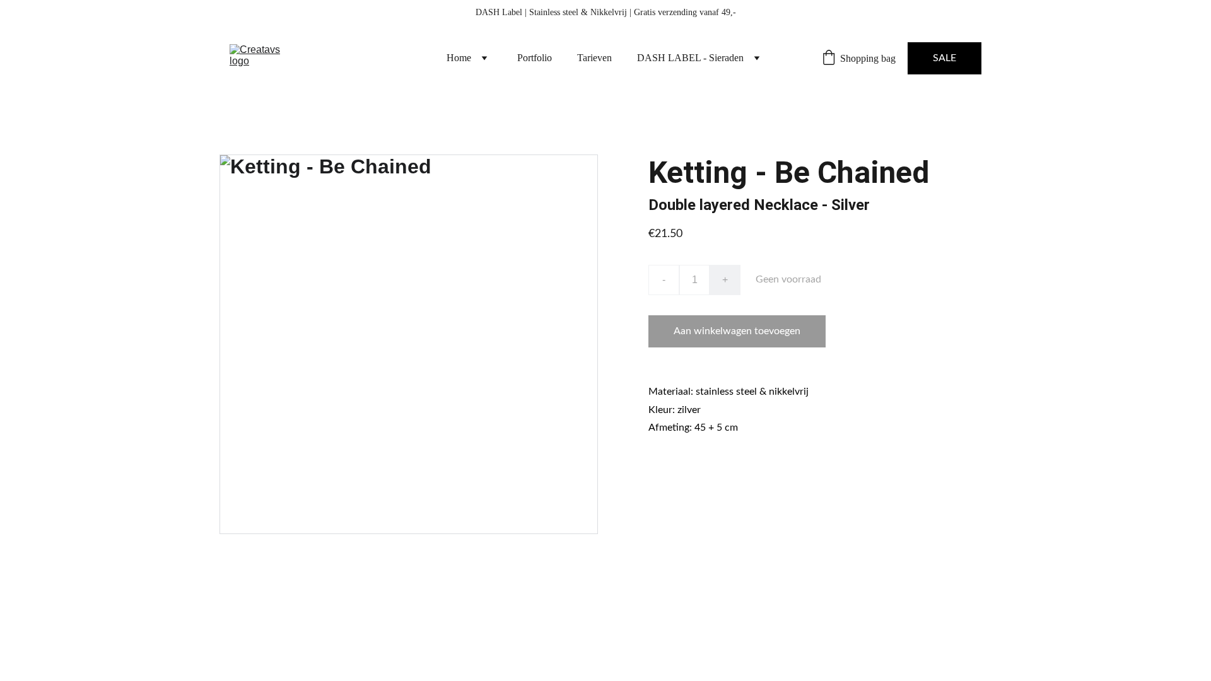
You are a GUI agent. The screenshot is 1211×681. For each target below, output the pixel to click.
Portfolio (534, 57)
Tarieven (594, 57)
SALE (944, 58)
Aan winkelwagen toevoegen (737, 331)
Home (459, 57)
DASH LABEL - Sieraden (690, 57)
